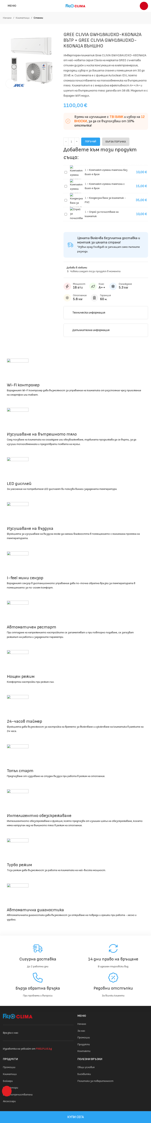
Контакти (83, 1051)
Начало (7, 17)
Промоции (83, 1037)
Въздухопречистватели (18, 1094)
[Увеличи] (10, 83)
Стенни (38, 17)
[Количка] (144, 6)
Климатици (22, 17)
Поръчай (90, 141)
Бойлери (8, 1081)
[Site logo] (75, 5)
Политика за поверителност (95, 1081)
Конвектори (10, 1087)
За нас (81, 1030)
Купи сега (75, 1117)
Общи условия (86, 1067)
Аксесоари (9, 1101)
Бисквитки (84, 1074)
